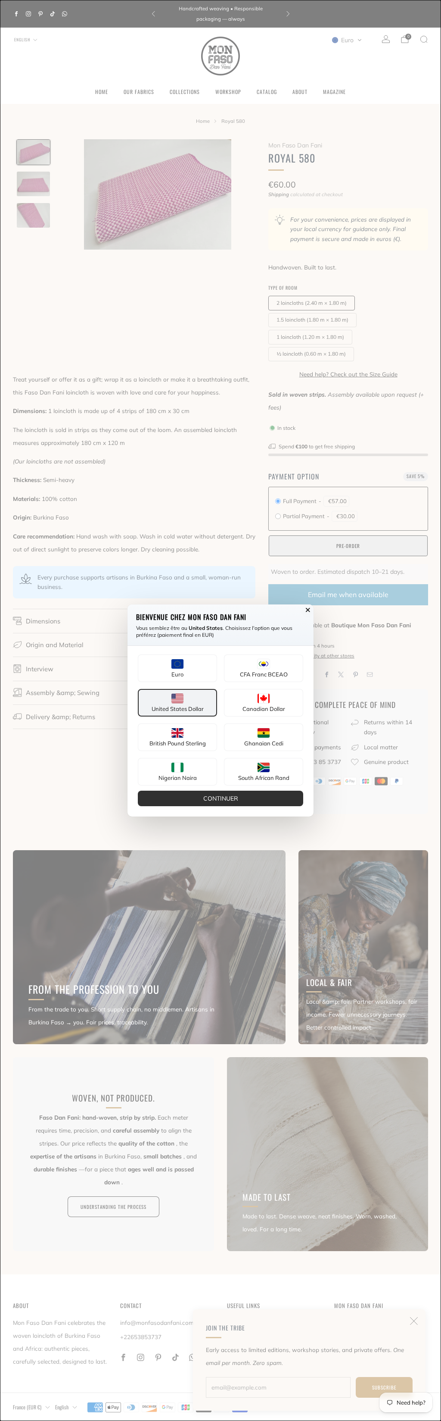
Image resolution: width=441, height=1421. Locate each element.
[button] (177, 668)
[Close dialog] (308, 610)
